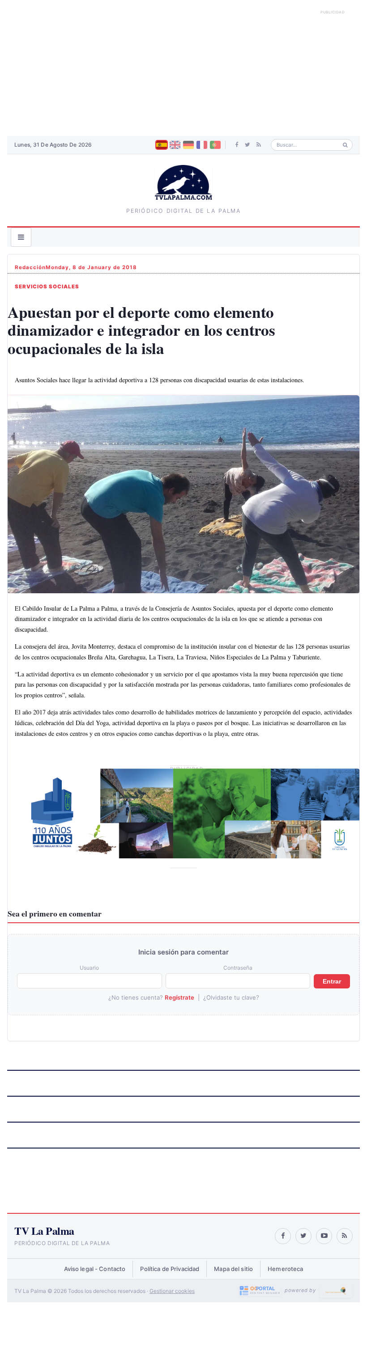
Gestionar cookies (172, 1291)
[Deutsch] (188, 145)
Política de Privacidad (169, 1268)
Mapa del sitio (233, 1268)
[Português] (215, 145)
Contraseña (237, 967)
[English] (175, 145)
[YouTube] (324, 1236)
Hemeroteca (285, 1268)
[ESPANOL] (161, 145)
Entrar (332, 981)
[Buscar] (345, 145)
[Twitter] (247, 144)
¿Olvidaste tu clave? (231, 997)
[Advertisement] (183, 71)
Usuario (89, 967)
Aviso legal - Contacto (95, 1268)
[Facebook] (237, 144)
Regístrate (179, 997)
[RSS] (259, 144)
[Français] (201, 145)
